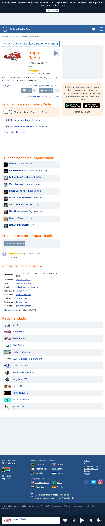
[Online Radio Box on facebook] (86, 482)
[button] (82, 520)
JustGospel (18, 406)
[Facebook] (44, 85)
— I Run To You (25, 190)
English (8, 85)
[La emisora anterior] (73, 520)
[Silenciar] (99, 520)
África (87, 460)
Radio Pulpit (19, 338)
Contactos (56, 96)
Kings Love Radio (21, 399)
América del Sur (91, 468)
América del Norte (92, 466)
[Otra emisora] (91, 520)
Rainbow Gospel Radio (24, 372)
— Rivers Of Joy (24, 204)
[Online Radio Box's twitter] (93, 482)
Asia (86, 463)
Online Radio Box (20, 29)
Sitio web (33, 85)
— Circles (21, 218)
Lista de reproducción (38, 96)
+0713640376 (22, 290)
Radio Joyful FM (21, 392)
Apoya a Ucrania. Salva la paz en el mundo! (31, 43)
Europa (87, 471)
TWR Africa (18, 345)
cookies (26, 2)
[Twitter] (55, 85)
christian (31, 66)
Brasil (59, 482)
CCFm (16, 324)
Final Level (15, 508)
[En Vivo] (56, 53)
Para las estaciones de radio (83, 506)
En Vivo (48, 90)
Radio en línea (8, 462)
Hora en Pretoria (11, 310)
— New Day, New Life (25, 211)
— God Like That (21, 163)
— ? (21, 224)
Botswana (61, 468)
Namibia (39, 473)
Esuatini (60, 464)
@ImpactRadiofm (23, 294)
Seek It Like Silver (31, 126)
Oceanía (88, 474)
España (60, 487)
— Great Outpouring (28, 170)
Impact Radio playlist (16, 132)
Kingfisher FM (20, 379)
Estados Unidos (42, 482)
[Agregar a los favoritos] (65, 520)
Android (65, 498)
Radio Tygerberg (21, 351)
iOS (72, 498)
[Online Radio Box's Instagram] (100, 481)
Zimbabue (39, 464)
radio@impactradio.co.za (27, 287)
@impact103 (21, 298)
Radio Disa (18, 331)
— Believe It (26, 197)
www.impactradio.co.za (26, 283)
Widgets (67, 506)
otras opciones (82, 111)
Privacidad (45, 506)
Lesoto (60, 473)
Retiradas (46, 73)
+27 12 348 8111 (23, 279)
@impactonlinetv (23, 305)
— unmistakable (25, 184)
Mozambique (41, 468)
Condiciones (33, 506)
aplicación (80, 86)
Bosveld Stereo (20, 385)
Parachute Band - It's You (27, 120)
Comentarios (56, 506)
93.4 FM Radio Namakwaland (28, 358)
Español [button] (5, 479)
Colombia (39, 487)
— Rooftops (26, 177)
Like (28, 90)
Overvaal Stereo (21, 365)
